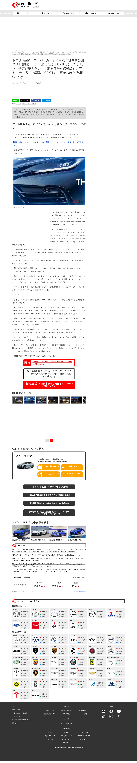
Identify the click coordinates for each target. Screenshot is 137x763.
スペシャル (115, 13)
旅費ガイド (66, 742)
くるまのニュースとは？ (19, 713)
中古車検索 (69, 13)
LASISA (50, 732)
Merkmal (82, 739)
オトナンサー (66, 739)
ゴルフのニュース (82, 732)
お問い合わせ (16, 716)
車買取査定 (92, 13)
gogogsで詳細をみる (80, 591)
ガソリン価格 (82, 714)
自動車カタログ (66, 710)
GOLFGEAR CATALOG (82, 736)
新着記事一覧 (16, 709)
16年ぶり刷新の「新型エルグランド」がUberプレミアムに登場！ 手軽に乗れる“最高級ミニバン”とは (46, 555)
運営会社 (15, 723)
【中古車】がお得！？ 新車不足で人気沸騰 (49, 486)
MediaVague (66, 728)
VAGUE (66, 732)
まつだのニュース (66, 723)
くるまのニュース (49, 710)
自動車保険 (66, 714)
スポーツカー (26, 104)
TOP (13, 706)
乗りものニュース (66, 736)
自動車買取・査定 (49, 714)
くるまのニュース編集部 (31, 83)
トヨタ (18, 104)
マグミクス (49, 739)
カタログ (47, 13)
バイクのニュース (49, 736)
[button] (15, 532)
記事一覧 (25, 611)
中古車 (25, 617)
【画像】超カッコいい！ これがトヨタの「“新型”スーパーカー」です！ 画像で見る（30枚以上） (49, 374)
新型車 (33, 104)
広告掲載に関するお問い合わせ (21, 720)
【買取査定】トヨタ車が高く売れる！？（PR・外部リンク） (49, 385)
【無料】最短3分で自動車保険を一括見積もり (49, 503)
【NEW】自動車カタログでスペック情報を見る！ (49, 495)
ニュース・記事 (25, 13)
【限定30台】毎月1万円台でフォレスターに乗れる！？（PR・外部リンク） (49, 512)
